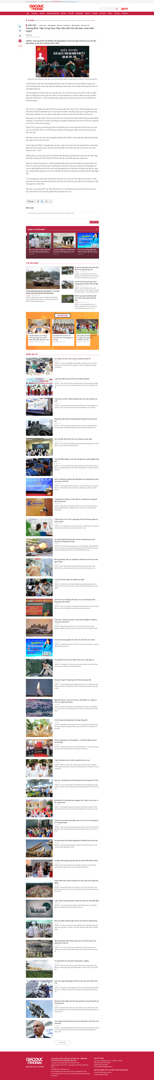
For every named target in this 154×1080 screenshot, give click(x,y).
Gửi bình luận (94, 222)
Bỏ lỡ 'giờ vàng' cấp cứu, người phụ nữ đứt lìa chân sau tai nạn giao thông (76, 561)
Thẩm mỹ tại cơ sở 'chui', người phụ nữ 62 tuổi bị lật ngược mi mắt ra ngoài (76, 520)
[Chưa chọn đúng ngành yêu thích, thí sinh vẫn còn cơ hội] (64, 240)
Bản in (20, 35)
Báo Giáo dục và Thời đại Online (36, 7)
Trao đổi (71, 13)
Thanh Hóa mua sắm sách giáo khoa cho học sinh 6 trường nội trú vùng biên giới (87, 252)
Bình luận (20, 40)
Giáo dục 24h (85, 25)
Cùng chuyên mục (36, 229)
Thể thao (125, 13)
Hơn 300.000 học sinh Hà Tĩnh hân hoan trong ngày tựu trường (38, 338)
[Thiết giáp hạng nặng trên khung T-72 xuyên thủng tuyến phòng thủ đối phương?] (43, 277)
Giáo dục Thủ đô (124, 9)
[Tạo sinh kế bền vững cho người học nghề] (39, 587)
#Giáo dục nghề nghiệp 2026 (41, 20)
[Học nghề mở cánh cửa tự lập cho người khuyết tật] (39, 367)
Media (110, 13)
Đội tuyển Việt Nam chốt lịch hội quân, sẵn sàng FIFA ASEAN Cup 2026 (62, 338)
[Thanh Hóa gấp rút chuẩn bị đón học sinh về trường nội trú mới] (39, 240)
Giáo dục (34, 13)
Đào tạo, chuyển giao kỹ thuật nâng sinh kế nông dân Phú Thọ (76, 780)
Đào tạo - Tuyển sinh (63, 25)
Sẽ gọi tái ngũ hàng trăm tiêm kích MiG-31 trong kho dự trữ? (87, 269)
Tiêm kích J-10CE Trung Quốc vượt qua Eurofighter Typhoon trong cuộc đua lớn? (75, 621)
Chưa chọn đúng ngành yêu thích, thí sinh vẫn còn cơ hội (62, 251)
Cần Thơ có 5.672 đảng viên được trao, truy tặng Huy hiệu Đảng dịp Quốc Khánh (74, 601)
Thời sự (42, 13)
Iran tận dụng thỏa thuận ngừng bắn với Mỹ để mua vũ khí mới (76, 840)
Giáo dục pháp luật (53, 13)
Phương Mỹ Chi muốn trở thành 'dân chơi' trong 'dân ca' (74, 660)
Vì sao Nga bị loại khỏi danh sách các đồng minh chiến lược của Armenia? (76, 1022)
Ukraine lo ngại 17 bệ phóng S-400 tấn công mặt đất (72, 680)
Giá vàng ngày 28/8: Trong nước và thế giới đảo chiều (73, 1061)
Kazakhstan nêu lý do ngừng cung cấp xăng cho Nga (72, 1041)
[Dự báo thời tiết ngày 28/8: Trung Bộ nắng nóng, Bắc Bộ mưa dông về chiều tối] (87, 326)
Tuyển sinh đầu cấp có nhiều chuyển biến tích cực (72, 760)
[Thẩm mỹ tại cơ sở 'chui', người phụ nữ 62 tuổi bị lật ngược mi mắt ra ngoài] (39, 527)
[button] (62, 347)
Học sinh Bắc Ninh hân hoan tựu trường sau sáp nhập (73, 439)
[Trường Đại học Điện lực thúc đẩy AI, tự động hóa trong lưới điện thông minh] (39, 507)
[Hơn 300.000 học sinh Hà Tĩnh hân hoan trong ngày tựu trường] (38, 326)
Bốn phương (75, 25)
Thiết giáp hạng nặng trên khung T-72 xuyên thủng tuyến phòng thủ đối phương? (42, 292)
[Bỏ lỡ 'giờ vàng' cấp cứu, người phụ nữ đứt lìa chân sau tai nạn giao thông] (39, 567)
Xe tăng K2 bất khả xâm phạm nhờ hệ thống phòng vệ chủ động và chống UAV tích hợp (74, 540)
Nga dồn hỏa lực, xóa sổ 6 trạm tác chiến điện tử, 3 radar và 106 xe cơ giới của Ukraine (75, 701)
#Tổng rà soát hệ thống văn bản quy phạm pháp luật (63, 20)
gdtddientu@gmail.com (72, 1)
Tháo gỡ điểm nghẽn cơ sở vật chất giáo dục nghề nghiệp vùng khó (76, 460)
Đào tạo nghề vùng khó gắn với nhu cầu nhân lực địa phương (75, 921)
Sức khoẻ (103, 13)
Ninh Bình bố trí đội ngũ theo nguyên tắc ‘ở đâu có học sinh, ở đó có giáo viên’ (76, 801)
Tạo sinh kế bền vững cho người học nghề (69, 580)
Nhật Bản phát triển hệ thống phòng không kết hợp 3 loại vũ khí (75, 420)
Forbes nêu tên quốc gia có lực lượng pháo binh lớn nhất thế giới (86, 283)
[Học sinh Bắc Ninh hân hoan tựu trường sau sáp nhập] (39, 447)
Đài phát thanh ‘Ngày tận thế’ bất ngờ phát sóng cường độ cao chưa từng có (76, 1002)
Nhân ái (87, 13)
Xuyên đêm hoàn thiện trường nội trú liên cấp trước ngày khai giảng (76, 882)
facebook (20, 30)
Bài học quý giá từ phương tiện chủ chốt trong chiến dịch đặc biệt (85, 298)
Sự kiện (31, 20)
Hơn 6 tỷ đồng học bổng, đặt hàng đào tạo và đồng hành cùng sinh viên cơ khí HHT (76, 480)
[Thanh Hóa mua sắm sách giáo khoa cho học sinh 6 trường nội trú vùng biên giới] (88, 240)
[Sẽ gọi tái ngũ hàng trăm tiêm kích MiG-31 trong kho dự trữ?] (68, 270)
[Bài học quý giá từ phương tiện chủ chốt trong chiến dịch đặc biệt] (68, 299)
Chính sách (42, 25)
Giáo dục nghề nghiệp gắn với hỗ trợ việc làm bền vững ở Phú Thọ (76, 982)
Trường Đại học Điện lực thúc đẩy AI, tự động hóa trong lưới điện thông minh (75, 500)
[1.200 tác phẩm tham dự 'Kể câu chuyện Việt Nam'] (39, 387)
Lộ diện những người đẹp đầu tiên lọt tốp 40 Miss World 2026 (76, 861)
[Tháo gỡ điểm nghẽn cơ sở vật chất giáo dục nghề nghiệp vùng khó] (39, 467)
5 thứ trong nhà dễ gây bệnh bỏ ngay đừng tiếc (71, 720)
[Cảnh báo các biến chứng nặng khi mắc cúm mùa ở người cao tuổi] (39, 407)
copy (51, 201)
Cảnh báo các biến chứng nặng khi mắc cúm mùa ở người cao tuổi (75, 400)
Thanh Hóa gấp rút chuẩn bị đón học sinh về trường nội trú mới (39, 251)
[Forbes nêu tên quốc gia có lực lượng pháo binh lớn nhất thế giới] (68, 285)
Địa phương (51, 25)
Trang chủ (27, 13)
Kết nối (63, 13)
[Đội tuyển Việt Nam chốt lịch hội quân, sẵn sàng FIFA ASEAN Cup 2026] (62, 326)
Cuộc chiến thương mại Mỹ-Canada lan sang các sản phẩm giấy (76, 901)
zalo (20, 25)
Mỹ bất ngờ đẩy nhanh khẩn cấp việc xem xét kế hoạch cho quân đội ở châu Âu (75, 942)
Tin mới (20, 46)
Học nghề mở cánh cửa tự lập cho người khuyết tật (72, 359)
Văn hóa (117, 13)
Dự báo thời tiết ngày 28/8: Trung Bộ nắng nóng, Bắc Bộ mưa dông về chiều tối (85, 338)
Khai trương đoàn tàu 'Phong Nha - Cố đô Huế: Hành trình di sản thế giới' (75, 741)
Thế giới (94, 13)
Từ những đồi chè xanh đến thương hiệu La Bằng (71, 961)
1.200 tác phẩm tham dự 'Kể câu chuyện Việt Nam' (72, 379)
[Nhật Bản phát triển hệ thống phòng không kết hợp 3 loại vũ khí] (39, 427)
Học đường (79, 13)
